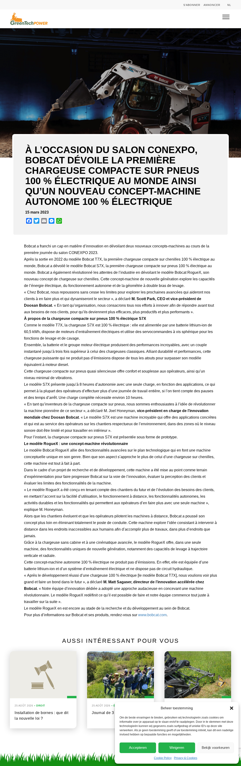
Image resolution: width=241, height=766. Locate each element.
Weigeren (176, 748)
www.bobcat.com (152, 615)
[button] (231, 708)
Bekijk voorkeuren (215, 748)
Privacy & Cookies (185, 758)
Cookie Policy (163, 758)
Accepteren (138, 748)
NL (229, 5)
